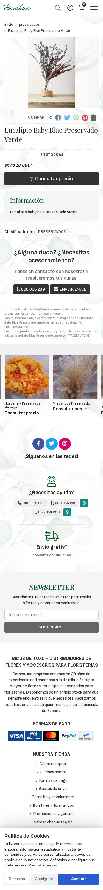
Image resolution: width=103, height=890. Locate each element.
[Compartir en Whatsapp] (76, 117)
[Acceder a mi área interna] (70, 8)
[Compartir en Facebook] (58, 117)
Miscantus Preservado (71, 403)
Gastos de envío (53, 788)
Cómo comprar (53, 763)
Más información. (43, 865)
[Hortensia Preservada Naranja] (27, 377)
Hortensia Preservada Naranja (22, 405)
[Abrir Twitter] (51, 443)
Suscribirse (51, 627)
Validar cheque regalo (53, 822)
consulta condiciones (51, 555)
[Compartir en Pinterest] (85, 117)
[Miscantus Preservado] (75, 377)
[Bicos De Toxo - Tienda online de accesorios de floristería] (17, 8)
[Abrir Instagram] (64, 443)
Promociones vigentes (53, 813)
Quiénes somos (53, 772)
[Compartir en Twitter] (67, 117)
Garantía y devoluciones (53, 797)
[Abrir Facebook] (38, 443)
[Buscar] (58, 8)
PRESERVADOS (14, 327)
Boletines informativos (53, 805)
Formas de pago (53, 780)
